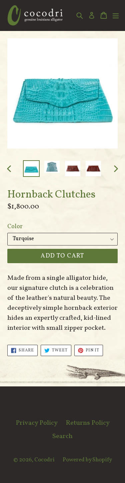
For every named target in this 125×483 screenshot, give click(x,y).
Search (62, 436)
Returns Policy (88, 423)
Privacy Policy (37, 423)
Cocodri (44, 460)
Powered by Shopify (87, 460)
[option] (31, 169)
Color (15, 227)
